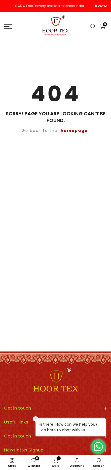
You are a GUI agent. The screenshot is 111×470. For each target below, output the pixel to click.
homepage (74, 130)
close (102, 6)
